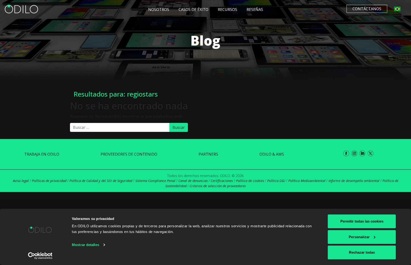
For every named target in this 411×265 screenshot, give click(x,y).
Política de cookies (250, 180)
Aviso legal (21, 180)
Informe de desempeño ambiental (353, 180)
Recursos (227, 9)
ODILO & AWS (271, 154)
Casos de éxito (193, 9)
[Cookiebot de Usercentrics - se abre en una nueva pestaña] (40, 255)
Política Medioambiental (306, 180)
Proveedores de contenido (129, 154)
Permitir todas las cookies (361, 221)
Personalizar (359, 237)
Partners (208, 154)
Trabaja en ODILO (41, 154)
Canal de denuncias (193, 180)
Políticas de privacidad (49, 180)
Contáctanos (366, 8)
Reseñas (255, 9)
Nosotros (158, 9)
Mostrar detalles (85, 245)
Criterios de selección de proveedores (218, 186)
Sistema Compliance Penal (155, 180)
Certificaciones (222, 180)
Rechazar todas (362, 252)
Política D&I (276, 180)
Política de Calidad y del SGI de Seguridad (100, 180)
